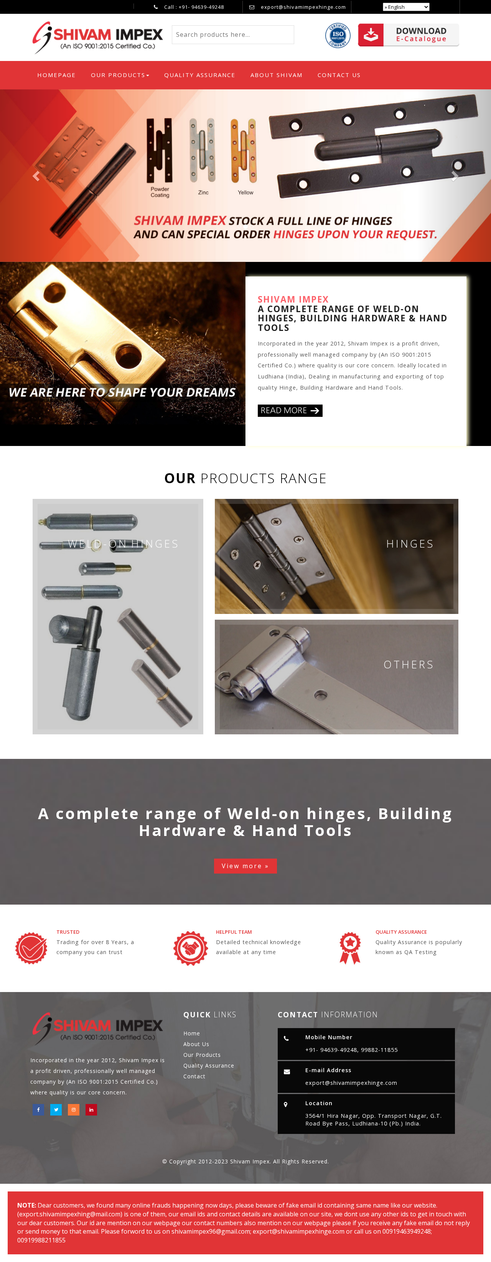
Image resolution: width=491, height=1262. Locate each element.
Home (191, 1033)
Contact (194, 1076)
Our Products (202, 1054)
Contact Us (339, 75)
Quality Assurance (200, 75)
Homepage (59, 75)
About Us (196, 1044)
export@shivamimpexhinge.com (303, 6)
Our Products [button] (118, 75)
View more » (245, 866)
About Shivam (276, 75)
